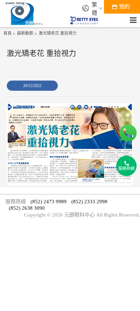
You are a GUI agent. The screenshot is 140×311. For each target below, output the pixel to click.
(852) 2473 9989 (49, 201)
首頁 (7, 33)
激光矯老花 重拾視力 (57, 33)
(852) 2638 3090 (27, 208)
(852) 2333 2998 (89, 201)
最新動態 (25, 33)
